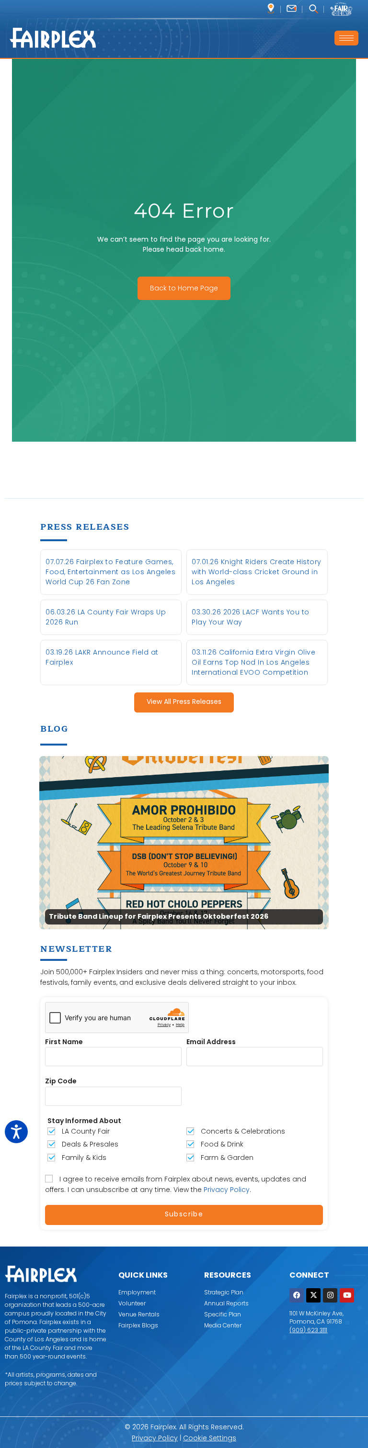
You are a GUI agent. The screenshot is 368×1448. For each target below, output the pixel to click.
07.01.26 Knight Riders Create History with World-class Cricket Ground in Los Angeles (257, 572)
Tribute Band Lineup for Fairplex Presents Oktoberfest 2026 (158, 917)
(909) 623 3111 (308, 1330)
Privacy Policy (227, 1189)
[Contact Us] (292, 8)
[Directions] (271, 8)
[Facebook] (296, 1295)
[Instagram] (330, 1295)
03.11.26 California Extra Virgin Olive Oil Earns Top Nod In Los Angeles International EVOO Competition (253, 662)
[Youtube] (347, 1295)
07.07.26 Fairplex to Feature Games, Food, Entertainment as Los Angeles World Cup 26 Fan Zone (110, 572)
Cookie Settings (209, 1438)
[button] (313, 9)
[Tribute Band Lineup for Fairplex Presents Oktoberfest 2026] (184, 842)
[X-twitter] (313, 1295)
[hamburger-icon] (346, 38)
